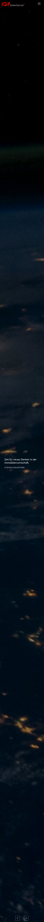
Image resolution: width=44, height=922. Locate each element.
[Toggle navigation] (39, 3)
